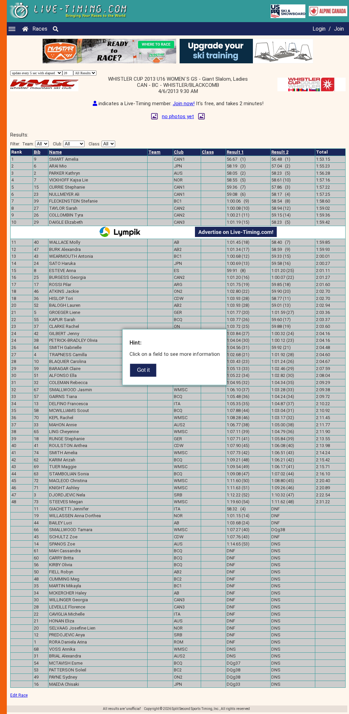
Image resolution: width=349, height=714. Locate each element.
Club (179, 152)
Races (39, 29)
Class (208, 152)
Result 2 (279, 152)
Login (319, 29)
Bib (37, 152)
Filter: (22, 144)
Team (154, 152)
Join (339, 29)
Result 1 (235, 152)
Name (55, 152)
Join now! (184, 103)
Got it (143, 370)
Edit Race (19, 695)
